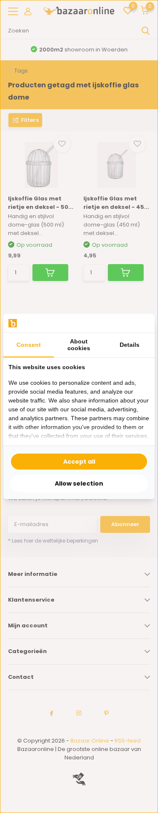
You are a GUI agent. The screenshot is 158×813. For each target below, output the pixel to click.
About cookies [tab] (78, 344)
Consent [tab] (28, 344)
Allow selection (79, 483)
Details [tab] (129, 344)
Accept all (79, 461)
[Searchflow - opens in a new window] (139, 323)
